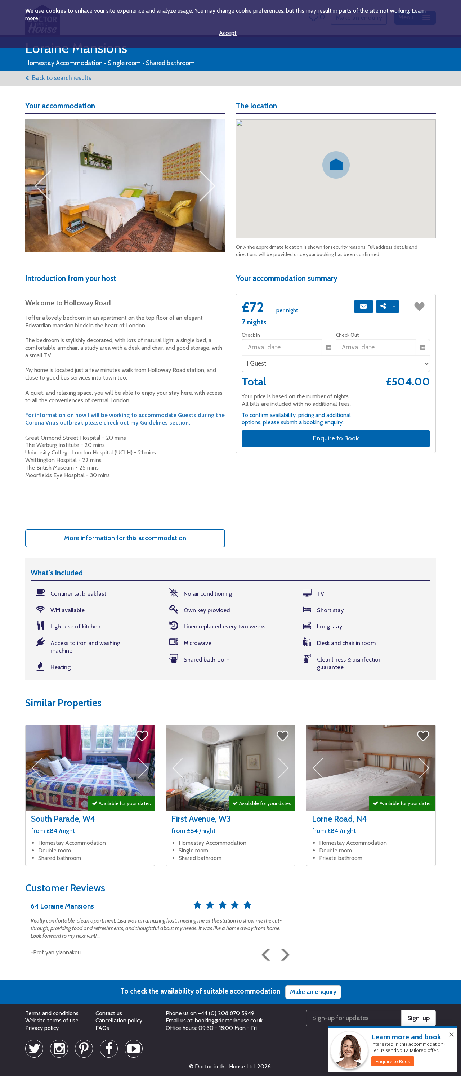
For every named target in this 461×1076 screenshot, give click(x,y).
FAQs (102, 1028)
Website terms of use (52, 1020)
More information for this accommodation (125, 538)
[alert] (392, 1049)
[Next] (282, 951)
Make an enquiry (313, 992)
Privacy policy (42, 1028)
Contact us (108, 1013)
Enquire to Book (336, 438)
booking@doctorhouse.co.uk (229, 1020)
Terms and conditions (52, 1013)
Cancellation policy (118, 1020)
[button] (264, 951)
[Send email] (363, 306)
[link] (392, 1061)
